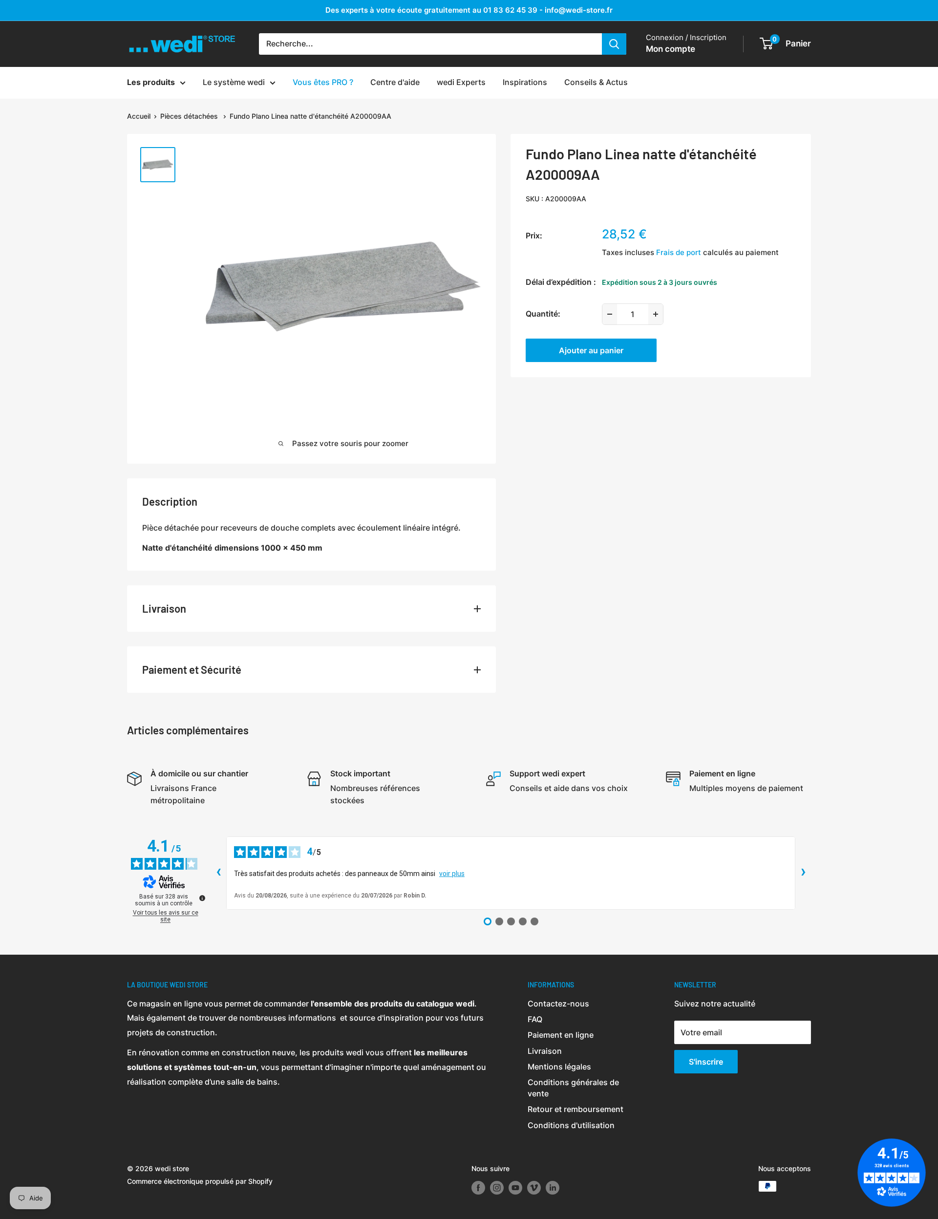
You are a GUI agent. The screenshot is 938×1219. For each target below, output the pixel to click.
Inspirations (525, 82)
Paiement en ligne (561, 1035)
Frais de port (678, 252)
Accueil (138, 116)
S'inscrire (706, 1062)
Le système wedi (234, 82)
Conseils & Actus (596, 82)
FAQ (535, 1019)
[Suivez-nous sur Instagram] (497, 1187)
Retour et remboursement (575, 1109)
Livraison (545, 1051)
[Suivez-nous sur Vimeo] (534, 1187)
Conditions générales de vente (573, 1087)
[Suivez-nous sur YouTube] (515, 1187)
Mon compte (670, 49)
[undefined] (202, 898)
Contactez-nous (558, 1003)
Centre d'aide (395, 82)
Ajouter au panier (591, 350)
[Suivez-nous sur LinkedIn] (552, 1187)
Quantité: (543, 314)
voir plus (452, 873)
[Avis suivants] (803, 873)
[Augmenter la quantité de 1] (655, 314)
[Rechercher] (614, 44)
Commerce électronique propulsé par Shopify (200, 1181)
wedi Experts (461, 82)
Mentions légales (559, 1066)
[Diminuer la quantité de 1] (609, 314)
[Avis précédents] (218, 873)
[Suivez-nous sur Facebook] (478, 1187)
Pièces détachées (190, 116)
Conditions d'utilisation (571, 1125)
